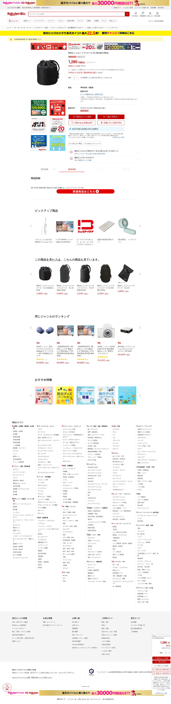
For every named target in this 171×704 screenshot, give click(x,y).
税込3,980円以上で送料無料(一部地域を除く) (36, 7)
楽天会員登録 (159, 21)
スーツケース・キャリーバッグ (147, 515)
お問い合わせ (106, 654)
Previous (28, 46)
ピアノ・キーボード (69, 468)
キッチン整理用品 (93, 443)
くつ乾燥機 (16, 445)
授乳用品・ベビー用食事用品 (122, 511)
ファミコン (91, 501)
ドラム (65, 480)
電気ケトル (16, 530)
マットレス (140, 531)
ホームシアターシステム (45, 451)
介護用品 (90, 525)
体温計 (40, 567)
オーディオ (41, 432)
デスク (139, 548)
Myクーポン (76, 635)
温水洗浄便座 (42, 553)
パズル (115, 473)
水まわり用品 (92, 460)
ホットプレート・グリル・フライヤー (23, 521)
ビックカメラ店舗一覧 (142, 7)
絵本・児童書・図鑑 (69, 512)
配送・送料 (105, 622)
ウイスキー (116, 429)
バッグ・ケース (142, 443)
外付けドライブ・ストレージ (47, 502)
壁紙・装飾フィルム (143, 569)
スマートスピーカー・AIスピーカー (48, 469)
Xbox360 (90, 481)
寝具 (138, 528)
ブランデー (116, 446)
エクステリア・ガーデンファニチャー (123, 582)
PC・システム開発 (69, 554)
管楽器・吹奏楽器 (68, 477)
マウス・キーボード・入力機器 (47, 505)
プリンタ (41, 491)
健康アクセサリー (93, 578)
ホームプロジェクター (45, 445)
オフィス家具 (141, 581)
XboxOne (91, 478)
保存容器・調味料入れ (95, 437)
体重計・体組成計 (43, 562)
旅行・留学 (66, 518)
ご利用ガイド (117, 7)
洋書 (64, 557)
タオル (139, 489)
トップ (9, 28)
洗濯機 (96, 21)
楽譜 (64, 523)
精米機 (15, 509)
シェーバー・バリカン (45, 526)
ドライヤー (50, 21)
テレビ (104, 21)
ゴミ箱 (139, 575)
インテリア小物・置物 (144, 583)
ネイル (90, 549)
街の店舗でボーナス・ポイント (52, 625)
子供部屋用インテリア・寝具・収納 (147, 554)
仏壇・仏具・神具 (143, 602)
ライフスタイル (68, 532)
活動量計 (41, 556)
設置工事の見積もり (18, 635)
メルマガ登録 (106, 641)
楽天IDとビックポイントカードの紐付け (84, 647)
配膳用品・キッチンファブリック (98, 449)
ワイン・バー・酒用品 (95, 457)
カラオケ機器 (67, 499)
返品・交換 (105, 628)
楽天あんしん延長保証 (19, 625)
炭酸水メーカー (18, 544)
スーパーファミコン (94, 503)
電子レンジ (113, 21)
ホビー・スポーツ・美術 (70, 521)
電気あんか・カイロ (19, 483)
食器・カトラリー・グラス (96, 435)
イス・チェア (141, 551)
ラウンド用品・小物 (143, 446)
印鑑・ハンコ (141, 473)
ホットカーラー (43, 537)
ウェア (139, 449)
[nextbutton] (139, 226)
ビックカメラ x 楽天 (14, 7)
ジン (114, 435)
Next (142, 46)
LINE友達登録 (106, 644)
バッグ (139, 518)
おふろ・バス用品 (118, 505)
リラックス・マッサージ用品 (97, 581)
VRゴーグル (66, 461)
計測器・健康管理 (93, 570)
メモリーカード (43, 459)
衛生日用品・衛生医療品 (95, 516)
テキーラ (115, 449)
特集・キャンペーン (49, 622)
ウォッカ (115, 443)
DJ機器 (65, 491)
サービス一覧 (72, 699)
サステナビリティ (95, 699)
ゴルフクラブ (141, 437)
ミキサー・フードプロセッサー (22, 536)
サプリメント (92, 565)
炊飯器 (15, 507)
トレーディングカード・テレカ (122, 481)
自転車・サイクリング (144, 429)
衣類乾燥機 (16, 440)
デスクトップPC (43, 480)
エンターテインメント (70, 515)
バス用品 (140, 484)
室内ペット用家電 (118, 554)
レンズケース (112, 28)
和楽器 (65, 496)
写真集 (65, 565)
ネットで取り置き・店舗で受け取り (23, 638)
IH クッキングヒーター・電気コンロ (23, 540)
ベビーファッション (119, 500)
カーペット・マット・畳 (145, 564)
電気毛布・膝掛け (18, 480)
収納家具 (140, 558)
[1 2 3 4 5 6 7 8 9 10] (75, 78)
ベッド (139, 537)
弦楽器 (65, 494)
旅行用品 (140, 521)
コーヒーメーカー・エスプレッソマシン (23, 516)
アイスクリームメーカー (20, 558)
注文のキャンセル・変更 (109, 631)
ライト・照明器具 (18, 462)
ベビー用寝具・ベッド (120, 508)
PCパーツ (41, 510)
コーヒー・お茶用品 (94, 454)
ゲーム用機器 (42, 508)
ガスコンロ (16, 525)
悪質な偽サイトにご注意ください (41, 677)
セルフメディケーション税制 (21, 677)
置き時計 (140, 505)
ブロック (115, 487)
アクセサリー (67, 485)
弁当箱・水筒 (92, 446)
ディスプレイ (42, 488)
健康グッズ (91, 576)
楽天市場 (160, 7)
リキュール (116, 440)
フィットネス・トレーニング (146, 451)
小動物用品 (116, 538)
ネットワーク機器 (43, 499)
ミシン (15, 453)
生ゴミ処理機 (17, 555)
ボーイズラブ (67, 546)
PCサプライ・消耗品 (44, 496)
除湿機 (15, 494)
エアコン (80, 21)
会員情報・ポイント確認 (80, 638)
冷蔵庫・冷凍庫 (18, 431)
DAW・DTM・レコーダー (71, 474)
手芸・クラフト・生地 (144, 481)
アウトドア (140, 457)
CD (64, 578)
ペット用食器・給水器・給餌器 (122, 543)
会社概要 (153, 7)
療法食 (115, 557)
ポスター (65, 568)
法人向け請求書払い (78, 644)
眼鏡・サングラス (143, 463)
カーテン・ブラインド (144, 561)
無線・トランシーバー (45, 465)
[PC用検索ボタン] (127, 14)
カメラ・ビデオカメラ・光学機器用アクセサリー (67, 28)
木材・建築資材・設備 (120, 576)
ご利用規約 (134, 631)
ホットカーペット (18, 475)
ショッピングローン (18, 628)
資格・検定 (66, 562)
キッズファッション (119, 497)
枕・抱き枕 (140, 534)
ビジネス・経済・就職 (70, 526)
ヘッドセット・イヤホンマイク (72, 448)
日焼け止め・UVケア (94, 554)
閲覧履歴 (75, 628)
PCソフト (41, 513)
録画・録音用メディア (45, 437)
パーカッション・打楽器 (70, 488)
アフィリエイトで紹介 (109, 647)
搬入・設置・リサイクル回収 (21, 631)
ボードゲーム (117, 478)
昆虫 (114, 549)
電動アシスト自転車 (143, 432)
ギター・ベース (68, 482)
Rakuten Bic (16, 14)
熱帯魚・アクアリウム (120, 535)
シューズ (140, 440)
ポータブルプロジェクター (46, 472)
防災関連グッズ (117, 573)
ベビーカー (116, 514)
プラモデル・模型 (118, 464)
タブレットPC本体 (69, 432)
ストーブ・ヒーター (19, 472)
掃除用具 (140, 475)
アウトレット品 (142, 591)
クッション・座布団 (143, 542)
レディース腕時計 (143, 500)
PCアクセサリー (43, 485)
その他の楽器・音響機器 (70, 502)
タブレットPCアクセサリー (71, 440)
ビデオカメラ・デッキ (45, 448)
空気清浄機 (70, 21)
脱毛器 (40, 534)
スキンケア (91, 538)
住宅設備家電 (17, 459)
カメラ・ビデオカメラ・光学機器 (48, 435)
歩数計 (40, 559)
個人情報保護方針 (136, 628)
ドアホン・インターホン (120, 567)
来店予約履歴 (76, 641)
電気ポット (16, 527)
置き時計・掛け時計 (143, 567)
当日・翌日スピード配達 (20, 622)
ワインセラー (17, 533)
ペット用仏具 (117, 552)
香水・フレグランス (94, 557)
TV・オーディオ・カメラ (22, 28)
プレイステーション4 (94, 473)
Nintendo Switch (93, 467)
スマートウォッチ (143, 508)
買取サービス (16, 641)
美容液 (90, 546)
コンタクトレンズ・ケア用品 (97, 522)
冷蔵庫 (89, 21)
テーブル (140, 545)
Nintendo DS (92, 498)
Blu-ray (65, 575)
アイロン (15, 451)
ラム (114, 437)
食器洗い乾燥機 (18, 546)
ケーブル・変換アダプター (71, 442)
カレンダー (66, 529)
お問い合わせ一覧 (83, 699)
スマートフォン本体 (69, 429)
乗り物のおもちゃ (118, 462)
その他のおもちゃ (118, 489)
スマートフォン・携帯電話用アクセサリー (73, 436)
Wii (89, 495)
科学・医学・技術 (68, 551)
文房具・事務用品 (143, 470)
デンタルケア (42, 539)
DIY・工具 (116, 565)
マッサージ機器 (43, 548)
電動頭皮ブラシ (43, 542)
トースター (16, 512)
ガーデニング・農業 (119, 578)
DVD (64, 581)
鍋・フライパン (92, 429)
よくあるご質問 (128, 7)
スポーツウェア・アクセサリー (147, 460)
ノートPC (41, 482)
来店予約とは (116, 137)
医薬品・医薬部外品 (94, 511)
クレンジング (92, 543)
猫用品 (115, 526)
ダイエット (91, 567)
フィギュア (116, 467)
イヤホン (61, 21)
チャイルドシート (118, 516)
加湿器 (15, 492)
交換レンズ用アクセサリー (96, 28)
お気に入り (75, 625)
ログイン (151, 21)
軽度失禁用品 (92, 530)
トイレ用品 (140, 487)
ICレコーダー (42, 453)
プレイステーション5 (94, 470)
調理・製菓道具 (92, 432)
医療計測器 (91, 527)
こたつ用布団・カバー (144, 578)
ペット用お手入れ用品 (120, 532)
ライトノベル (67, 560)
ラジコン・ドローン (119, 470)
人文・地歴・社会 (68, 537)
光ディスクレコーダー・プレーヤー (48, 441)
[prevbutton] (31, 226)
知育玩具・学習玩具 (119, 459)
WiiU (89, 492)
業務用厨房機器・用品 (95, 451)
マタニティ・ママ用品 (120, 502)
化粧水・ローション (94, 540)
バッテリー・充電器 (69, 445)
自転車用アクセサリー (144, 435)
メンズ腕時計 (141, 497)
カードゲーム (117, 475)
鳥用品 (115, 540)
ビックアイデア (39, 21)
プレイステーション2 (94, 489)
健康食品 (90, 573)
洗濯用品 (140, 478)
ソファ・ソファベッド (144, 539)
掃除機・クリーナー (19, 448)
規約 (123, 137)
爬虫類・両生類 (117, 546)
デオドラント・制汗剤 (95, 552)
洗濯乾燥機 (16, 437)
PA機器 (65, 471)
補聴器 (40, 551)
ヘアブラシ (41, 523)
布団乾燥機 (16, 442)
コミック (65, 509)
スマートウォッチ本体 (70, 451)
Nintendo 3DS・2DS (94, 475)
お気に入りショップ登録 (109, 635)
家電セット (27, 21)
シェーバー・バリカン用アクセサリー (48, 530)
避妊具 (90, 519)
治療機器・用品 (92, 514)
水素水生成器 (17, 552)
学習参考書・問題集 (69, 540)
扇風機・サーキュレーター (21, 489)
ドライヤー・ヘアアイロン (46, 521)
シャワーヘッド (43, 545)
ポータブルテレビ (43, 456)
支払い (104, 625)
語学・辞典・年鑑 (68, 548)
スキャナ (41, 494)
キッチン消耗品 (92, 440)
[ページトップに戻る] (167, 418)
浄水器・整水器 (18, 549)
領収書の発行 (106, 638)
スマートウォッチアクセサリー (72, 453)
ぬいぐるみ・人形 (118, 456)
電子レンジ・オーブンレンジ (22, 504)
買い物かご (75, 622)
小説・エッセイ (68, 543)
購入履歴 (75, 631)
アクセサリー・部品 (41, 28)
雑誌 (64, 534)
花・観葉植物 (117, 586)
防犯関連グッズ (142, 593)
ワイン (115, 432)
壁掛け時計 (140, 502)
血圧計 (40, 565)
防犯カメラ (116, 570)
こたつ (15, 478)
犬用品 (115, 529)
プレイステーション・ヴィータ (97, 484)
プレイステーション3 (94, 487)
